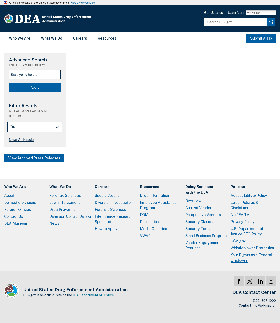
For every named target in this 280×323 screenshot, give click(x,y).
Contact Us (13, 216)
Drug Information (154, 195)
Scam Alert (236, 12)
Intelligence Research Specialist (114, 219)
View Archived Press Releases (34, 158)
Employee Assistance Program (158, 205)
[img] (271, 22)
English (255, 12)
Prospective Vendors (203, 215)
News (54, 223)
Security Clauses (199, 222)
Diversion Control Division (70, 216)
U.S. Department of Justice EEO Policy (247, 231)
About (9, 195)
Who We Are (19, 38)
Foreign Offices (17, 209)
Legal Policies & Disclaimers (244, 205)
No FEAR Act (242, 215)
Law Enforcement (64, 202)
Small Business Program (206, 235)
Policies (238, 187)
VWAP (145, 235)
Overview (193, 201)
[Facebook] (239, 281)
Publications (150, 222)
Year (13, 127)
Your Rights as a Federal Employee (251, 257)
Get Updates (213, 12)
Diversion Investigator (113, 202)
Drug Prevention (63, 209)
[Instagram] (271, 281)
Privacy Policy (243, 222)
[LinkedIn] (260, 281)
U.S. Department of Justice (93, 295)
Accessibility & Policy (249, 195)
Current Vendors (199, 208)
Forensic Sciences (65, 195)
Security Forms (198, 229)
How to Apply (106, 229)
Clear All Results (21, 139)
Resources (107, 38)
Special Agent (107, 195)
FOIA (144, 215)
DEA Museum (15, 223)
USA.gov (238, 241)
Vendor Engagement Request (203, 245)
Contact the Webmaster (257, 305)
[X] (250, 281)
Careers (80, 38)
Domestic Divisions (20, 202)
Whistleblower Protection (252, 248)
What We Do (51, 38)
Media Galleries (153, 229)
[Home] (60, 18)
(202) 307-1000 (264, 301)
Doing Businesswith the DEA (199, 189)
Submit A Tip (261, 38)
